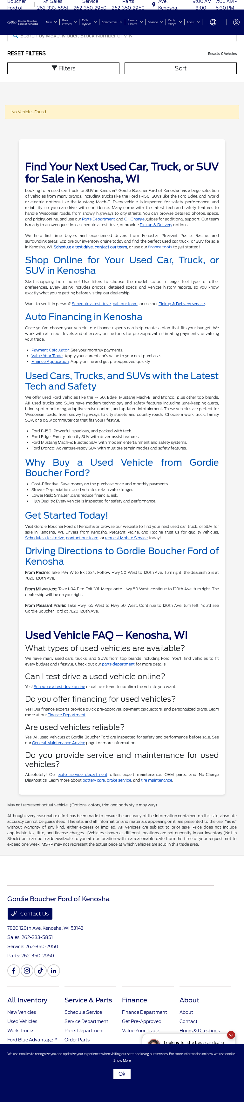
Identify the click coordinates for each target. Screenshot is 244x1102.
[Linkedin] (53, 970)
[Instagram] (27, 970)
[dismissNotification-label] (231, 1035)
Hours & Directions (200, 1030)
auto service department (82, 774)
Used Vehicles (22, 1021)
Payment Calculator (50, 350)
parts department (118, 664)
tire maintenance (156, 780)
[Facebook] (13, 970)
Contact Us (34, 914)
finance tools (160, 247)
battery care (94, 780)
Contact (189, 1021)
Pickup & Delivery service (182, 303)
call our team (125, 303)
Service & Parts (88, 1000)
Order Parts (77, 1039)
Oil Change (134, 219)
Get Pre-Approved (141, 1021)
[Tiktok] (40, 970)
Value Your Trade (47, 355)
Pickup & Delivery (156, 224)
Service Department (86, 1021)
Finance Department (66, 714)
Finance (134, 1000)
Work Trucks (20, 1030)
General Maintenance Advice (58, 742)
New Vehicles (21, 1012)
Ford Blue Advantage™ (32, 1039)
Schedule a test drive (73, 247)
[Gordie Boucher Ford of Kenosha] (24, 22)
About (189, 1000)
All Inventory (27, 1000)
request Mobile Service (126, 537)
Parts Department (98, 219)
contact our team (111, 247)
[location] (154, 4)
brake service (119, 780)
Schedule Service (83, 1012)
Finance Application (50, 361)
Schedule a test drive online (59, 686)
